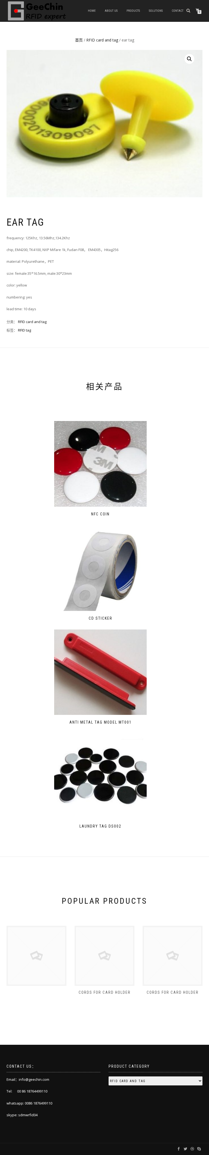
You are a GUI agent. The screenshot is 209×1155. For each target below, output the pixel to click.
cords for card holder (105, 992)
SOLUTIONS (156, 11)
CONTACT (177, 11)
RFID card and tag (102, 40)
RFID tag (24, 330)
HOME (92, 11)
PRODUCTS (133, 11)
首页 (79, 40)
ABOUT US (111, 11)
